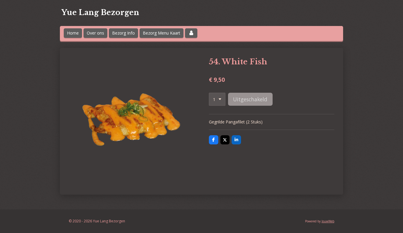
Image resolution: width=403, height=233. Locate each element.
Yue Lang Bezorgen (100, 12)
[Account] (191, 33)
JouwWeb (328, 221)
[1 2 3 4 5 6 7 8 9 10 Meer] (217, 99)
